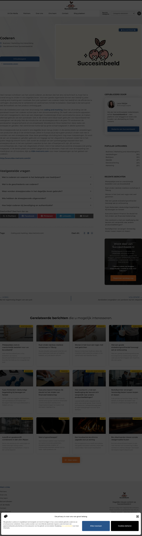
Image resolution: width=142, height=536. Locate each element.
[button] (137, 516)
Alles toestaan (96, 526)
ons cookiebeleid (67, 526)
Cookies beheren (125, 526)
